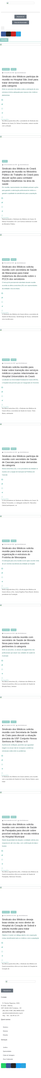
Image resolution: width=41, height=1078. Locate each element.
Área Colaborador (8, 1059)
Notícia (14, 69)
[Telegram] (18, 34)
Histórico (5, 1027)
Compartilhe (5, 119)
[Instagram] (8, 34)
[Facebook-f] (3, 34)
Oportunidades (7, 1051)
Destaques (6, 69)
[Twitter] (18, 1065)
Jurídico (5, 1047)
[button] (20, 12)
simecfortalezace (21, 72)
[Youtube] (13, 34)
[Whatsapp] (3, 1065)
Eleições (5, 1035)
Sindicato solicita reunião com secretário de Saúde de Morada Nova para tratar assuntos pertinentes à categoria (18, 646)
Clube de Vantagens (9, 1055)
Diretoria (5, 1031)
